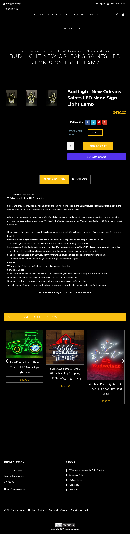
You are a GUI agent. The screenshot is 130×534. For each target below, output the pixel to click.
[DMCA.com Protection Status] (65, 525)
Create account (117, 3)
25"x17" (95, 132)
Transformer (69, 28)
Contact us (75, 484)
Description (54, 179)
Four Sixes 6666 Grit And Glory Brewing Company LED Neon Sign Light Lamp (65, 373)
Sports (14, 510)
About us (74, 489)
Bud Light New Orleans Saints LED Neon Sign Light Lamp (79, 50)
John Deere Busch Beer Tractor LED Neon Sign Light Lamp (24, 367)
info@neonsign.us (16, 488)
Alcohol (65, 14)
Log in (102, 3)
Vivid (6, 510)
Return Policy (76, 479)
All (81, 28)
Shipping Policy (76, 474)
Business (79, 14)
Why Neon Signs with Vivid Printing (86, 470)
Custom (64, 510)
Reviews (79, 179)
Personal (94, 14)
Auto (22, 510)
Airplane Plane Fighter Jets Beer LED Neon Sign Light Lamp (106, 388)
